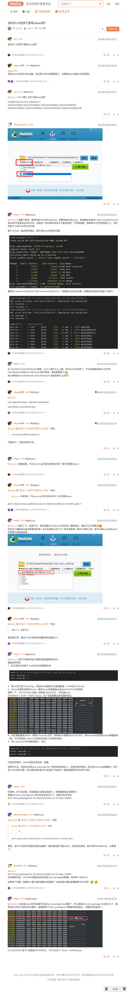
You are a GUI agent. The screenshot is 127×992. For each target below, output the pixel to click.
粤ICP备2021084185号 (67, 975)
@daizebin (13, 904)
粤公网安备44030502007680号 (98, 975)
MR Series (17, 28)
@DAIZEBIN (32, 899)
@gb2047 (36, 65)
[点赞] (114, 55)
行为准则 (51, 979)
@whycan (29, 92)
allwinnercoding (23, 814)
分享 (107, 55)
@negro (12, 397)
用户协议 (62, 979)
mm (18, 39)
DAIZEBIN (21, 866)
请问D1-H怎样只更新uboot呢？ (34, 428)
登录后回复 (113, 29)
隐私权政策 (74, 979)
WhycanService (23, 124)
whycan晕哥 (22, 65)
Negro (19, 214)
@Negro (36, 392)
